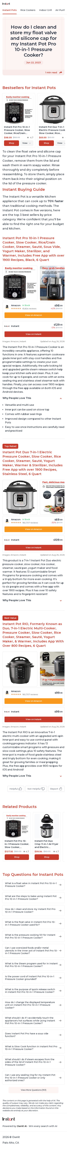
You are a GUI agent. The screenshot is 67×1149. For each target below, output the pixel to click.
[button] (61, 72)
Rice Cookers (27, 10)
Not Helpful (34, 788)
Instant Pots (9, 10)
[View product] (18, 120)
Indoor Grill (45, 10)
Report (54, 788)
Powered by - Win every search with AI (29, 1126)
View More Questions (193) (33, 1090)
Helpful (14, 788)
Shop (11, 143)
